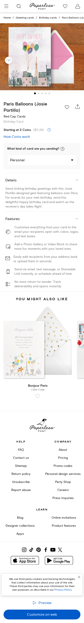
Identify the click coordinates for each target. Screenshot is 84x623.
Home (7, 17)
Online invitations (64, 518)
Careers (63, 490)
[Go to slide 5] (49, 93)
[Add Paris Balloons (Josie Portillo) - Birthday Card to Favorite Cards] (67, 107)
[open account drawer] (77, 6)
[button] (62, 149)
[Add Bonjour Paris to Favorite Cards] (37, 396)
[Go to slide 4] (46, 93)
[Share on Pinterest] (38, 549)
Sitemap (21, 466)
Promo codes (63, 466)
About (63, 450)
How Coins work (17, 136)
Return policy (20, 474)
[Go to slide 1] (35, 93)
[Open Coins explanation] (49, 130)
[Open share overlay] (77, 106)
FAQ (21, 450)
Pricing (63, 458)
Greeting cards (25, 17)
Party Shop (63, 482)
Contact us (21, 458)
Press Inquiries (63, 498)
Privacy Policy (62, 590)
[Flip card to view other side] (12, 60)
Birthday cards (48, 17)
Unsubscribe (21, 482)
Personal (17, 160)
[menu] (6, 6)
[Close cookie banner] (79, 577)
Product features (64, 526)
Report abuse (21, 490)
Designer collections (20, 526)
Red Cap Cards (15, 116)
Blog (20, 518)
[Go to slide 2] (38, 93)
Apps (20, 534)
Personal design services (63, 474)
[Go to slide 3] (42, 93)
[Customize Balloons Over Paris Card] (42, 56)
